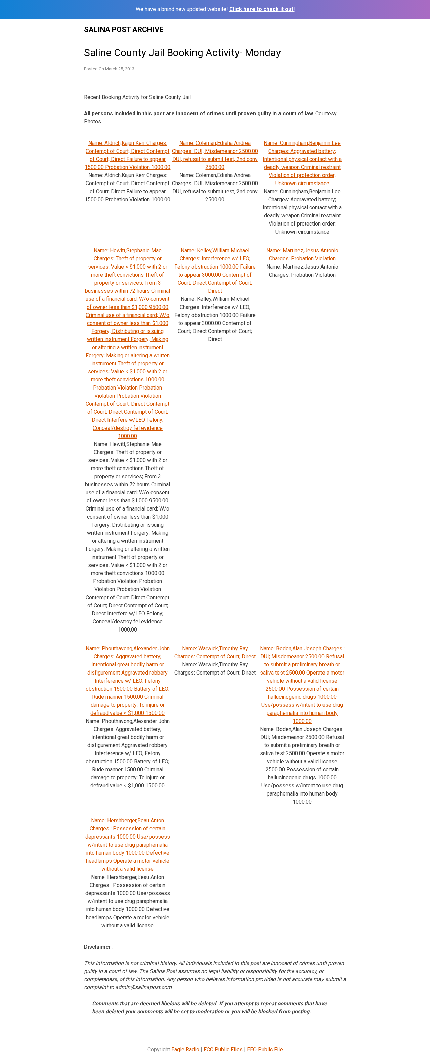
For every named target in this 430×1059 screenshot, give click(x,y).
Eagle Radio (185, 1049)
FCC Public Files (223, 1049)
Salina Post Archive (123, 29)
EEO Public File (265, 1049)
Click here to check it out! (262, 9)
